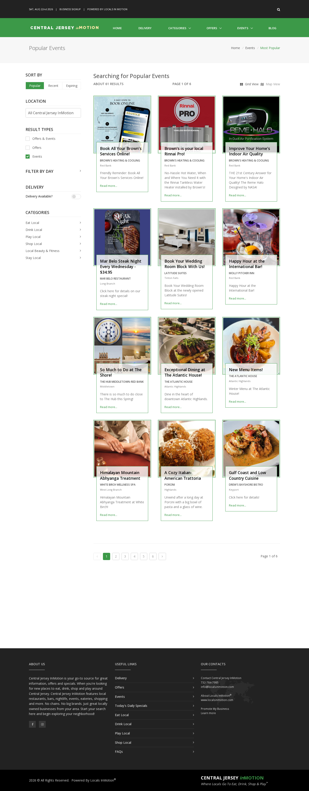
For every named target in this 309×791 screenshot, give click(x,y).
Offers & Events (43, 138)
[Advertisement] (154, 609)
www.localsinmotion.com (217, 700)
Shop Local (123, 742)
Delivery (145, 28)
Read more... (108, 186)
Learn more (208, 713)
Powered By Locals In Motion (107, 9)
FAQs (119, 751)
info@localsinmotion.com (217, 687)
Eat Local (122, 715)
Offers (212, 28)
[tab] (53, 171)
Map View (272, 84)
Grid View (251, 84)
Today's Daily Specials (131, 705)
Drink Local (123, 724)
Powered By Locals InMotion (93, 780)
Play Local (122, 733)
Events (242, 28)
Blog (272, 28)
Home (117, 28)
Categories (177, 28)
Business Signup (70, 9)
